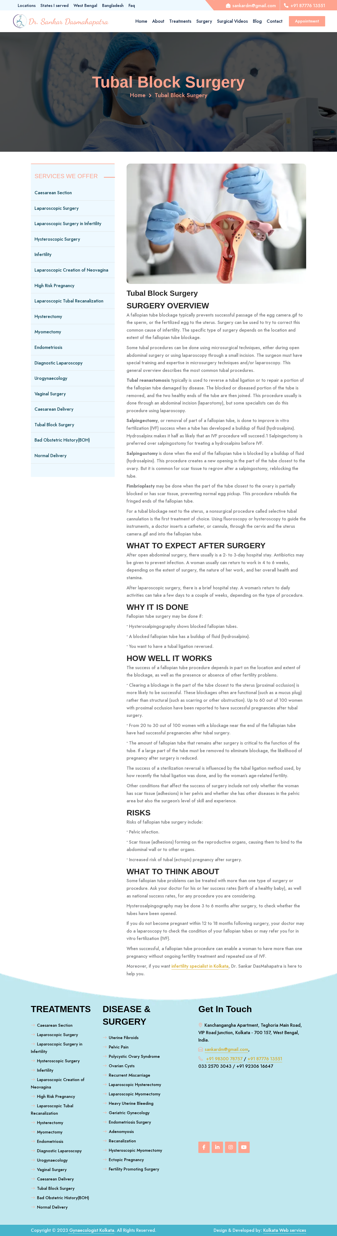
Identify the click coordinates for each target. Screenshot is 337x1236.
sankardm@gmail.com (226, 1049)
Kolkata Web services (284, 1230)
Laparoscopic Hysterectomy (135, 1084)
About (158, 21)
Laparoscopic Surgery (57, 208)
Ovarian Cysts (121, 1066)
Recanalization (122, 1141)
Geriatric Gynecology (129, 1113)
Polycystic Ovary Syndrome (134, 1056)
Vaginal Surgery (50, 394)
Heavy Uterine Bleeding (131, 1103)
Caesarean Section (53, 193)
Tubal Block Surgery (181, 95)
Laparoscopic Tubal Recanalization (69, 301)
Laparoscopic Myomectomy (134, 1094)
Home (141, 21)
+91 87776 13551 (264, 1059)
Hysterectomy (48, 316)
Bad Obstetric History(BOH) (62, 440)
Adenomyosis (121, 1131)
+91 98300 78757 (224, 1059)
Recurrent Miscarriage (129, 1075)
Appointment (307, 21)
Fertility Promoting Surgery (134, 1169)
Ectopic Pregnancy (126, 1160)
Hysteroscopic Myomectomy (135, 1150)
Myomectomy (48, 332)
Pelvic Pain (119, 1047)
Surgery (204, 21)
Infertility (43, 254)
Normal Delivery (51, 455)
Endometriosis (48, 347)
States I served (54, 5)
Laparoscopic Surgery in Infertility (68, 223)
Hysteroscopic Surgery (57, 239)
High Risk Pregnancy (55, 285)
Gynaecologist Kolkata (91, 1230)
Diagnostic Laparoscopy (59, 363)
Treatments (180, 21)
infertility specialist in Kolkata (199, 966)
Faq (132, 5)
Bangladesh (113, 5)
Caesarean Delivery (54, 409)
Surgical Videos (232, 21)
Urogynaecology (51, 378)
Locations (27, 5)
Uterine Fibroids (123, 1038)
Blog (257, 21)
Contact (274, 21)
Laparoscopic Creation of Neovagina (71, 270)
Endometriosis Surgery (130, 1122)
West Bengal (85, 5)
